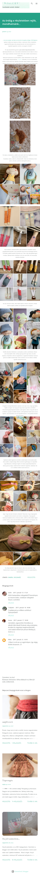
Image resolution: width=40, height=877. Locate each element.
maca (10, 620)
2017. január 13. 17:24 (20, 593)
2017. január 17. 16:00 (20, 620)
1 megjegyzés (16, 743)
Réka (9, 639)
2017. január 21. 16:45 (20, 639)
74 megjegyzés (17, 802)
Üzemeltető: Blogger (21, 871)
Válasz (11, 603)
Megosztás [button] (31, 577)
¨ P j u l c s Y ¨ (11, 3)
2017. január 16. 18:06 (23, 607)
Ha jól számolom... (11, 838)
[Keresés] (32, 3)
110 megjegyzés (17, 860)
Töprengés (7, 780)
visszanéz (17, 577)
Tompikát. (20, 59)
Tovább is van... (32, 743)
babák (10, 577)
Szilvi (10, 593)
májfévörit (7, 722)
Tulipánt (11, 607)
